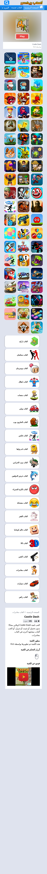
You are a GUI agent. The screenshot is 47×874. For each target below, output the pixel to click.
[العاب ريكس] (31, 2)
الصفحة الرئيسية (31, 7)
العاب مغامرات (18, 612)
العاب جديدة (16, 7)
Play (22, 36)
